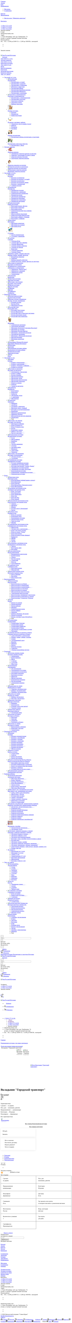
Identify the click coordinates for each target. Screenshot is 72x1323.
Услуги (3, 1249)
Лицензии (4, 1255)
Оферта (3, 1317)
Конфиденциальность (7, 1316)
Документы (4, 1258)
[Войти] (1, 993)
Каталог (3, 1244)
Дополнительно (9, 1160)
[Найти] (2, 947)
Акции (3, 1246)
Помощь (3, 1266)
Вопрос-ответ (5, 1274)
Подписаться (4, 1239)
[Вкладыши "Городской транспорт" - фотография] (43, 1066)
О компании (8, 10)
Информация (5, 1260)
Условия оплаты (5, 1269)
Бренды (3, 1247)
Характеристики (9, 1158)
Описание (7, 1155)
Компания (4, 1250)
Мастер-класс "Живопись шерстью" (15, 18)
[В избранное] (2, 1097)
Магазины (7, 9)
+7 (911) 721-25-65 (6, 29)
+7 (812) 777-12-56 (6, 25)
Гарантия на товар (6, 1272)
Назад (10, 1020)
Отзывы (6, 1157)
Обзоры (3, 1276)
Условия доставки (6, 1271)
